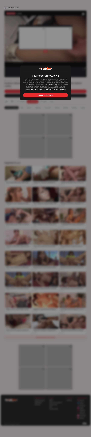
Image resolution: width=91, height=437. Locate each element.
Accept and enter (45, 95)
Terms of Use (52, 84)
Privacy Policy (30, 84)
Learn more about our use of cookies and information (48, 89)
